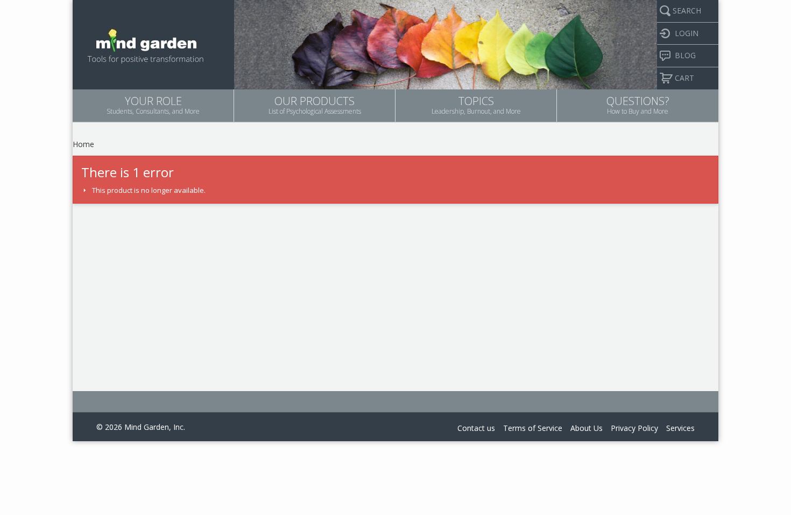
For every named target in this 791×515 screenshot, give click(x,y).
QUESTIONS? (637, 105)
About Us (586, 428)
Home (83, 144)
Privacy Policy (634, 428)
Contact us (476, 428)
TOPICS (476, 105)
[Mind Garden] (146, 43)
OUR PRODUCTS (315, 105)
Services (680, 428)
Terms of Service (532, 428)
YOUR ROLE (153, 105)
